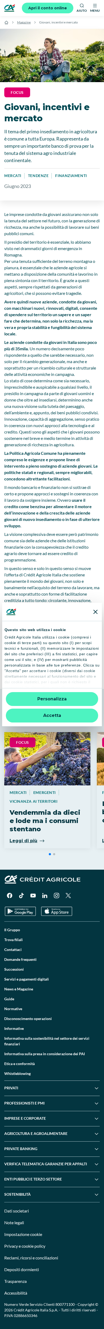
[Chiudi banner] (95, 612)
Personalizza (52, 698)
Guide (9, 999)
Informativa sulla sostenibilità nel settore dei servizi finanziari (46, 1041)
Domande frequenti (20, 959)
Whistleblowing (17, 1073)
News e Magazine (18, 989)
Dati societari (16, 1210)
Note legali (14, 1222)
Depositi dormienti (21, 1269)
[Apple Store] (57, 911)
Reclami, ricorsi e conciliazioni (31, 1257)
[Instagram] (56, 895)
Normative (13, 1008)
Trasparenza (15, 1281)
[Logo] (9, 8)
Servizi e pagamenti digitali (26, 979)
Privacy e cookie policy (24, 1245)
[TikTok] (21, 895)
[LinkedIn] (44, 895)
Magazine (24, 22)
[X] (68, 895)
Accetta (52, 715)
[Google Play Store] (20, 911)
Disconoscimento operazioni (28, 1018)
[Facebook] (9, 895)
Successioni (14, 969)
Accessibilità (15, 1292)
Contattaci (13, 949)
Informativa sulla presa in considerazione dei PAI (44, 1053)
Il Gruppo (12, 930)
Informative (14, 1028)
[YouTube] (33, 895)
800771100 (65, 1304)
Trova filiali (13, 939)
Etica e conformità (19, 1063)
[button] (50, 854)
